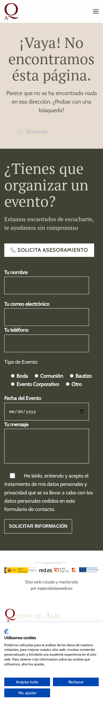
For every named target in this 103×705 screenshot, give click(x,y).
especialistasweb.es (54, 588)
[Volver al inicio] (12, 11)
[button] (96, 11)
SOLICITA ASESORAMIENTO (52, 250)
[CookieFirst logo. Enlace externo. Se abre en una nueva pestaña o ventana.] (6, 631)
